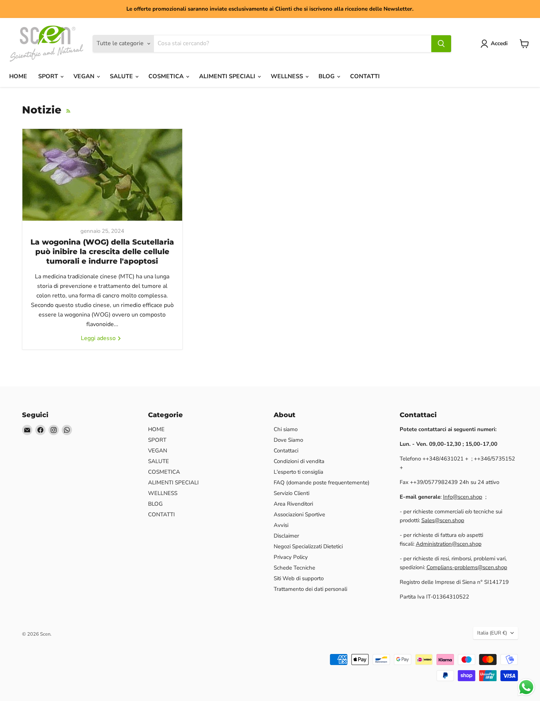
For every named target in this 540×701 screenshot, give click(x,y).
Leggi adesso (99, 338)
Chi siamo (286, 429)
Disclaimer (286, 535)
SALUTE (122, 76)
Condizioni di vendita (299, 461)
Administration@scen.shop (449, 544)
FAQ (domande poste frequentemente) (322, 482)
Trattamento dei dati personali (310, 589)
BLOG (327, 76)
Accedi (499, 43)
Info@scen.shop (462, 497)
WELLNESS (288, 76)
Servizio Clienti (291, 493)
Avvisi (281, 525)
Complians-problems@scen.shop (466, 567)
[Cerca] (441, 43)
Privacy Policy (291, 557)
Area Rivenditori (293, 503)
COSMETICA (166, 76)
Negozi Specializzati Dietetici (308, 546)
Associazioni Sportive (299, 514)
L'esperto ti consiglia (298, 472)
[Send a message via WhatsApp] (526, 687)
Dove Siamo (288, 440)
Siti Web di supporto (299, 578)
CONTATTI (365, 76)
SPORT (49, 76)
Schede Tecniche (294, 567)
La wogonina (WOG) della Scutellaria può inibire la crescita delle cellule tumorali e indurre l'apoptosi (102, 251)
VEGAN (84, 76)
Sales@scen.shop (442, 520)
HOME (18, 76)
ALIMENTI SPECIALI (228, 76)
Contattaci (286, 450)
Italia (492, 632)
